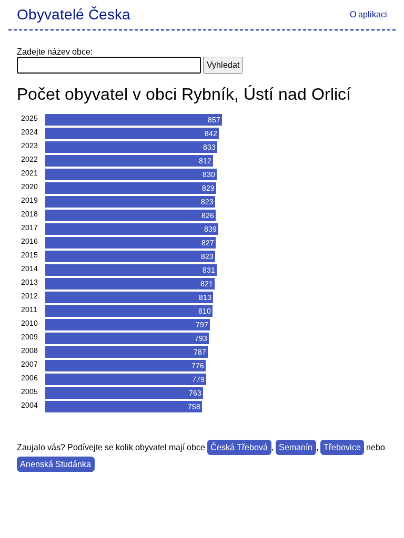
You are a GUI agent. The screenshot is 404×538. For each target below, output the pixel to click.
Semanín (295, 447)
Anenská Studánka (55, 464)
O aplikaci (368, 14)
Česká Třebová (239, 447)
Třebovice (342, 447)
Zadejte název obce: (55, 51)
